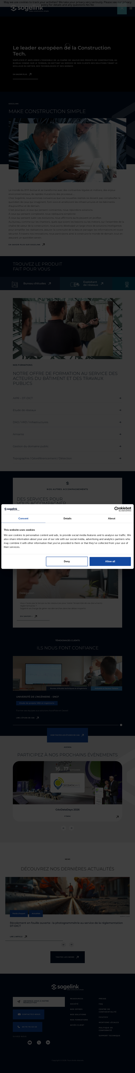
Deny (67, 561)
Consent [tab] (23, 518)
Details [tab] (68, 518)
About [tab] (111, 518)
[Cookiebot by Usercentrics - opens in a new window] (116, 509)
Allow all (110, 561)
